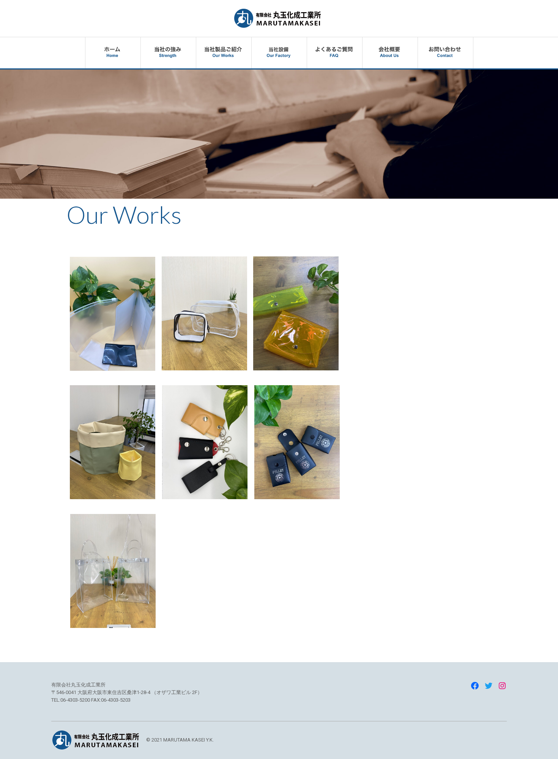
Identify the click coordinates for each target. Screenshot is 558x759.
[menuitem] (112, 53)
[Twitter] (488, 685)
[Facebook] (474, 685)
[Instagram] (502, 685)
